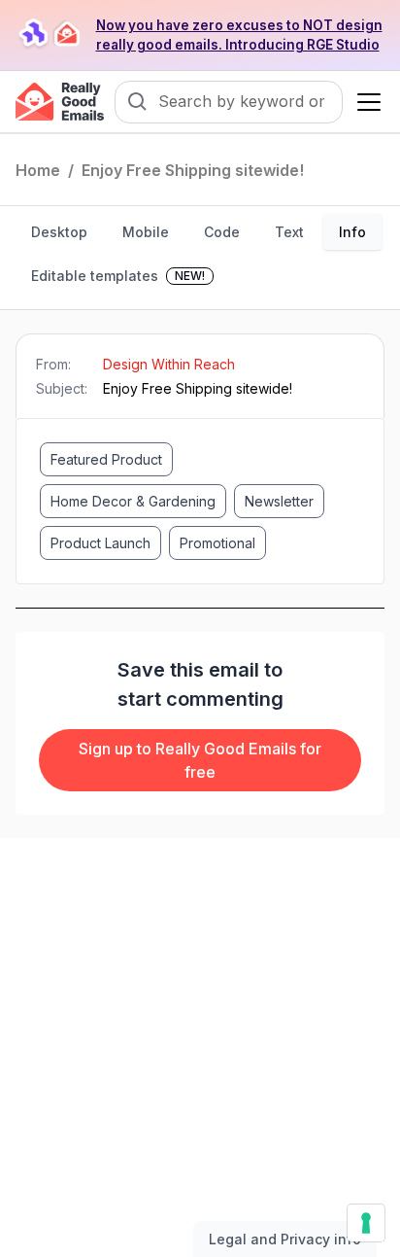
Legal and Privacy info (285, 1239)
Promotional (217, 543)
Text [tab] (289, 232)
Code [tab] (222, 232)
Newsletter (279, 501)
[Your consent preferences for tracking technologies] (366, 1223)
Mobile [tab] (145, 232)
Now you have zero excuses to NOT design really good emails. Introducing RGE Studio (239, 34)
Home (38, 170)
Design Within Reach (169, 364)
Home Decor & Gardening (133, 501)
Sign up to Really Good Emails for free (200, 760)
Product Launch (100, 543)
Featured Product (106, 459)
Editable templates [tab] (118, 275)
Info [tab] (352, 232)
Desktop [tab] (59, 232)
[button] (365, 102)
